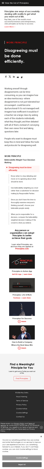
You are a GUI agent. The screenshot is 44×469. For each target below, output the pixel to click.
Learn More (9, 27)
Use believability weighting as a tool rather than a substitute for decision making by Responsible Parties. (25, 191)
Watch (23, 321)
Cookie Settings (22, 458)
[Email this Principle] (18, 77)
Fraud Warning (21, 397)
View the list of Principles (16, 3)
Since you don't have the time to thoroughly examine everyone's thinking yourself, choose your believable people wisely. (23, 204)
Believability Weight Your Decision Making (19, 161)
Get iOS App (16, 274)
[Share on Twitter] (10, 77)
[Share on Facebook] (6, 77)
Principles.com (22, 249)
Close (41, 427)
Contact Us (20, 417)
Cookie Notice (21, 409)
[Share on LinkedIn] (14, 77)
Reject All (21, 464)
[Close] (41, 436)
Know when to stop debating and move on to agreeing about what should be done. (23, 179)
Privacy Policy (21, 405)
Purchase (16, 298)
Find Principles (22, 378)
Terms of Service (22, 401)
